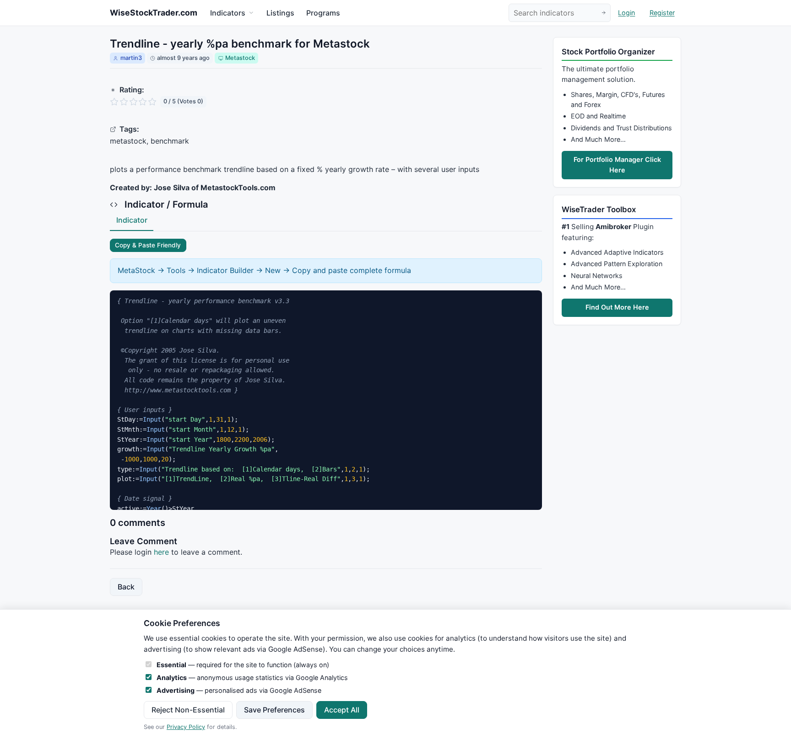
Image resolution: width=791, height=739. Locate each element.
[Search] (603, 13)
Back (126, 586)
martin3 (131, 57)
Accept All (341, 709)
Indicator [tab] (131, 220)
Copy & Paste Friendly (148, 245)
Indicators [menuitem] (227, 12)
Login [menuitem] (626, 13)
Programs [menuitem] (323, 12)
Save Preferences (274, 709)
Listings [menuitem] (280, 12)
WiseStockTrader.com (153, 12)
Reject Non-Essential (188, 709)
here (161, 552)
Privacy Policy (186, 726)
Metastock (240, 57)
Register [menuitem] (662, 13)
